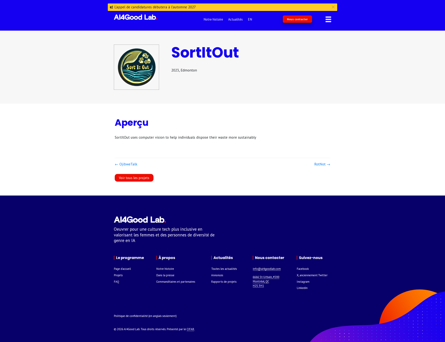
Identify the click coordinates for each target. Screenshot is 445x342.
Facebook (303, 269)
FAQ (116, 282)
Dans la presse (165, 275)
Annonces (217, 275)
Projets (118, 275)
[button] (297, 19)
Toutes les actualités (224, 269)
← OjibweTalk (126, 164)
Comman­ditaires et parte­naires (175, 282)
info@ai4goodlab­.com (267, 269)
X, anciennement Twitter (312, 275)
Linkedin (302, 288)
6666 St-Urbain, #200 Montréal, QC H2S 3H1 (266, 281)
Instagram (303, 282)
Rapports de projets (224, 282)
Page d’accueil (122, 269)
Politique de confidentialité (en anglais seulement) (145, 316)
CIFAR (190, 329)
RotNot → (322, 164)
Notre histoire (165, 269)
